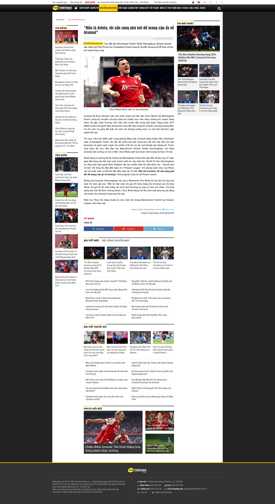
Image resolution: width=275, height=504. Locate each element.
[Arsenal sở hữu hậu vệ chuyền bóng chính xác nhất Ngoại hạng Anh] (66, 241)
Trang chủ (60, 19)
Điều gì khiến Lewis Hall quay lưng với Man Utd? (152, 398)
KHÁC (202, 8)
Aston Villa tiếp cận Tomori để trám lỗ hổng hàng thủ (152, 364)
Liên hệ (144, 492)
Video (185, 8)
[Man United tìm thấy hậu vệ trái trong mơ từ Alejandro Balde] (117, 337)
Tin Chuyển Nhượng (76, 19)
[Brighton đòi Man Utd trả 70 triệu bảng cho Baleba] (140, 337)
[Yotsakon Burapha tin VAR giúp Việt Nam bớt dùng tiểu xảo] (140, 253)
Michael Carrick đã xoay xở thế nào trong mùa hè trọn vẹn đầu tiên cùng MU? (94, 351)
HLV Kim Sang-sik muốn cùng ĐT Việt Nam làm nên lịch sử (106, 282)
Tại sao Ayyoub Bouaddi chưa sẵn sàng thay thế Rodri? (106, 389)
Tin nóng (61, 28)
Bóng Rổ (144, 8)
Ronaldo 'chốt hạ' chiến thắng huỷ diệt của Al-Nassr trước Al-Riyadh (152, 282)
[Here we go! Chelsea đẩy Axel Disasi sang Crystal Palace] (163, 337)
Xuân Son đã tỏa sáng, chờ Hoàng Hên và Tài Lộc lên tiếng (65, 203)
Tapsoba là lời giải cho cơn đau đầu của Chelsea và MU (104, 398)
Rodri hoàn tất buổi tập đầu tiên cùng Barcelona (149, 316)
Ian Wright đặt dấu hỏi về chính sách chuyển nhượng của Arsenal (149, 381)
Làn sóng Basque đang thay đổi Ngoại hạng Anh (187, 82)
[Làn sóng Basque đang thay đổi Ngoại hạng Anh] (188, 70)
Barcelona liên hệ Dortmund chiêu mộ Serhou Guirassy (150, 308)
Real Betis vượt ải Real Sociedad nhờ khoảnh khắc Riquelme (103, 299)
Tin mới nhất (185, 23)
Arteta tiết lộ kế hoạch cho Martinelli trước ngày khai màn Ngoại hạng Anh (65, 95)
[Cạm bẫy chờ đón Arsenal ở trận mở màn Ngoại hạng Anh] (66, 164)
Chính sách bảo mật (163, 492)
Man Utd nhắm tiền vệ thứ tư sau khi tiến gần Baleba (105, 364)
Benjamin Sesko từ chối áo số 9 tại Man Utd (66, 83)
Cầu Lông (194, 8)
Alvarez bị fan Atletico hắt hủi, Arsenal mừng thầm (65, 119)
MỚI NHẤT (84, 8)
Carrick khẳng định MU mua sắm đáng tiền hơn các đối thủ (106, 291)
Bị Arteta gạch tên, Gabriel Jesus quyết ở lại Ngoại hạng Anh (152, 372)
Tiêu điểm (61, 155)
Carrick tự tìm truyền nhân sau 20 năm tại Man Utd (106, 316)
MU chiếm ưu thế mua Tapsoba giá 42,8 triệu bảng (66, 73)
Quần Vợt (133, 8)
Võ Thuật (154, 8)
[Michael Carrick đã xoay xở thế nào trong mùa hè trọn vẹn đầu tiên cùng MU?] (94, 337)
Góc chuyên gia (59, 2)
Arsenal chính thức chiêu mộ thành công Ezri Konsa (65, 50)
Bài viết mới (91, 240)
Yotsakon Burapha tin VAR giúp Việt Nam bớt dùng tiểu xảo (140, 265)
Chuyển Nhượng (108, 8)
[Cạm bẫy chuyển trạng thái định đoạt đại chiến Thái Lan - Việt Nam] (117, 253)
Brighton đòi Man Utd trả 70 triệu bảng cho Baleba (140, 349)
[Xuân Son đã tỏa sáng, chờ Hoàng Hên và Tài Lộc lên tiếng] (66, 190)
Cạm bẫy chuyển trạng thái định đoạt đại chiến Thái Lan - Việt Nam (105, 2)
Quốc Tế (94, 8)
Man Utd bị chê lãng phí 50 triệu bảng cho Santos (151, 389)
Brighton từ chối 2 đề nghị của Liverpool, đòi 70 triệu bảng (151, 299)
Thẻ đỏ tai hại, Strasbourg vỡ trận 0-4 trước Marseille (163, 265)
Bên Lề (163, 8)
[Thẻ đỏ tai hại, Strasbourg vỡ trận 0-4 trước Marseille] (163, 253)
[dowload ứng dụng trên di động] (199, 2)
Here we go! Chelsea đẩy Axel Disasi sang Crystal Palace (163, 349)
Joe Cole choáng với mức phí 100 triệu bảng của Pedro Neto (66, 108)
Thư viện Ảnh (174, 8)
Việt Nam (122, 8)
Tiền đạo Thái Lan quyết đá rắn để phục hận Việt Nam (65, 61)
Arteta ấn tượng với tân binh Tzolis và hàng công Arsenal (106, 308)
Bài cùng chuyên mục (115, 240)
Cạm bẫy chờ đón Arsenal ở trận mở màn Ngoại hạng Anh (66, 177)
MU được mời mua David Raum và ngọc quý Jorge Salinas (107, 381)
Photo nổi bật (93, 408)
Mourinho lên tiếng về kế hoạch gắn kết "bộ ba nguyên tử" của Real (66, 143)
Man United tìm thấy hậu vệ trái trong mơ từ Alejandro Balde (117, 349)
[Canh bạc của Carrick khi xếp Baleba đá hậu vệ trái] (66, 216)
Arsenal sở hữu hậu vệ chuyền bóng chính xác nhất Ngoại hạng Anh (66, 254)
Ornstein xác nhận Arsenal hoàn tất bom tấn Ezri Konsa (107, 372)
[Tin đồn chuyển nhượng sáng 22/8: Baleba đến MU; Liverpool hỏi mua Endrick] (94, 253)
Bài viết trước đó (95, 326)
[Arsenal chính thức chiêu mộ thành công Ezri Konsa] (66, 37)
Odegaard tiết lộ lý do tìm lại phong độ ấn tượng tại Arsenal (151, 291)
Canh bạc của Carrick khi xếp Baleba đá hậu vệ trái (65, 228)
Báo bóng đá (76, 2)
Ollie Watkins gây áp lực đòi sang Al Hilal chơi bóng (65, 131)
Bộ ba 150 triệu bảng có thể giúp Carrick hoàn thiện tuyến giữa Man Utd (66, 281)
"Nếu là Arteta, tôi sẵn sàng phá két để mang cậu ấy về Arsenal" (129, 29)
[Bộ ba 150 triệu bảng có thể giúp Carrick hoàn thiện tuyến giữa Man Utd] (66, 267)
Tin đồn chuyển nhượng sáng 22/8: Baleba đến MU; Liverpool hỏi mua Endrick (93, 268)
